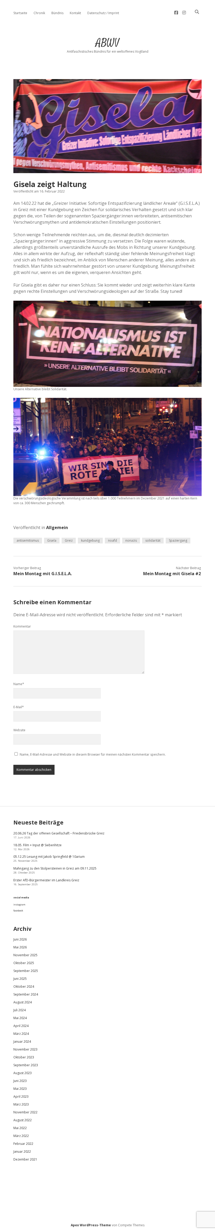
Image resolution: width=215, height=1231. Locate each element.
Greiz (69, 540)
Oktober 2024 (23, 986)
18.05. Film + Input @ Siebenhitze (37, 845)
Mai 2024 (20, 1018)
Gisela (51, 540)
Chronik (39, 13)
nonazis (131, 540)
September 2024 (25, 994)
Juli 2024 (19, 1010)
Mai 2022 (20, 1128)
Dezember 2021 (25, 1159)
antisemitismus (28, 540)
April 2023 (21, 1096)
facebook (18, 910)
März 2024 (21, 1033)
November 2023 (25, 1049)
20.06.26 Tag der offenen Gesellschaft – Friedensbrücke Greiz (58, 833)
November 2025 (25, 955)
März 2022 (21, 1136)
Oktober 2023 (23, 1057)
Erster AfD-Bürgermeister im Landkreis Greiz (46, 880)
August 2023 (22, 1073)
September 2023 (25, 1065)
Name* (18, 684)
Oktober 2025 (23, 963)
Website (19, 730)
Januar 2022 (22, 1151)
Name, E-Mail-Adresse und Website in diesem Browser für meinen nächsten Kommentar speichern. (93, 754)
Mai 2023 (20, 1088)
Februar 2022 (23, 1143)
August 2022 (22, 1120)
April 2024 (21, 1026)
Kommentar (22, 626)
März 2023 (21, 1104)
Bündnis (57, 13)
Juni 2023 (20, 1081)
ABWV (107, 43)
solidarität (152, 540)
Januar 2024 (22, 1041)
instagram (19, 904)
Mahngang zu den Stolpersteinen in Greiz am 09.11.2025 (54, 868)
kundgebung (90, 540)
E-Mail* (18, 707)
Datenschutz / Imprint (103, 13)
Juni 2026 (20, 939)
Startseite (20, 13)
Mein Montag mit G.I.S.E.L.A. (42, 573)
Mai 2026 (20, 947)
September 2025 (25, 971)
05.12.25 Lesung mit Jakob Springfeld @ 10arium (49, 856)
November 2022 (25, 1112)
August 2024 (22, 1002)
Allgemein (57, 527)
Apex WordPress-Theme (91, 1225)
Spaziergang (178, 540)
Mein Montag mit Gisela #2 (172, 573)
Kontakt (75, 13)
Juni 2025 (20, 978)
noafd (112, 540)
